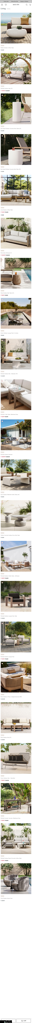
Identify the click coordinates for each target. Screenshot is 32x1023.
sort (24, 1020)
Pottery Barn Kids (14, 1)
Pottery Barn (6, 1)
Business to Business (24, 1)
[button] (6, 1021)
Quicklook (2, 45)
